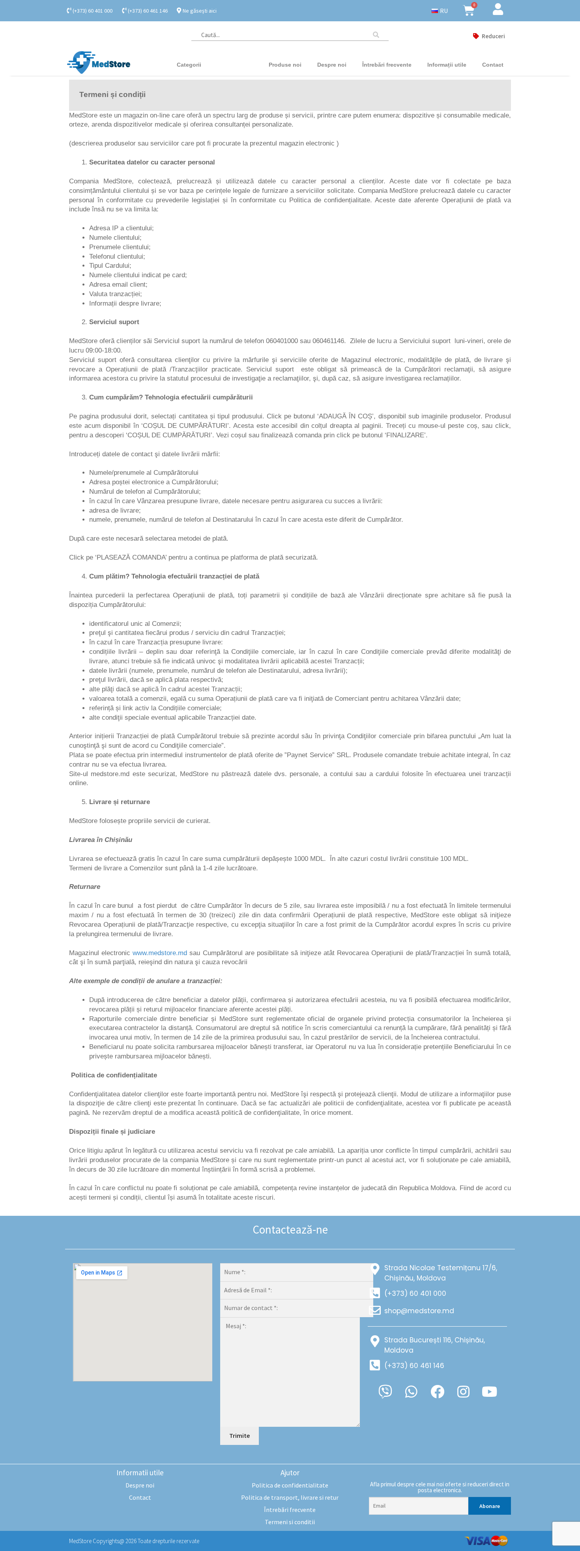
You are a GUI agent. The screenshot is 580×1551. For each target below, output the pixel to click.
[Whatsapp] (411, 1392)
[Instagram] (463, 1392)
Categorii (189, 65)
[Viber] (385, 1392)
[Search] (381, 35)
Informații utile (446, 65)
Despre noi (331, 65)
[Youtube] (489, 1392)
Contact (492, 65)
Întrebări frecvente (387, 65)
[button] (489, 36)
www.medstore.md (160, 953)
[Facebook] (437, 1392)
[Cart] (468, 10)
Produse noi (285, 65)
